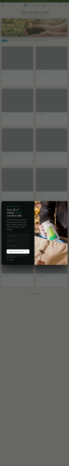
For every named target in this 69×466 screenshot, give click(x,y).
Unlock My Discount (18, 251)
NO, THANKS (10, 260)
